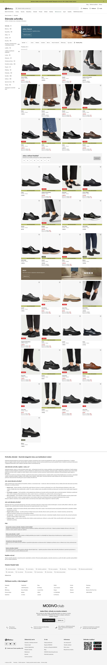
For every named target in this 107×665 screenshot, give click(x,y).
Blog (88, 4)
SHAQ (55, 585)
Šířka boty (63, 42)
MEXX (38, 592)
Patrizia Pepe (8, 592)
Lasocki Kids (40, 590)
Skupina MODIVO (53, 644)
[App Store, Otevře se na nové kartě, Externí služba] (98, 646)
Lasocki (39, 594)
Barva (48, 42)
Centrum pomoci (34, 656)
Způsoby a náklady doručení (34, 642)
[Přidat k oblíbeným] (39, 51)
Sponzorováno (23, 49)
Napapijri (7, 585)
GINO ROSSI (89, 592)
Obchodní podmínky (53, 654)
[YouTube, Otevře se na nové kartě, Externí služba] (10, 643)
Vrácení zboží (33, 644)
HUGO (71, 587)
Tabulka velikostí (73, 644)
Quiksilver (7, 594)
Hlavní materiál (55, 42)
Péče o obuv (72, 647)
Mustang (88, 585)
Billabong (7, 590)
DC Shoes (39, 587)
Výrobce (43, 42)
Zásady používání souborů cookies (33, 662)
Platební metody (34, 649)
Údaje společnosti (53, 642)
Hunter (71, 585)
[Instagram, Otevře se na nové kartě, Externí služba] (6, 643)
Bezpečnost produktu (73, 649)
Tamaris (72, 592)
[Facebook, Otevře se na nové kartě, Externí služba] (14, 643)
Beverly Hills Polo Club (91, 590)
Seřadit (23, 42)
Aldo (6, 587)
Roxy (38, 585)
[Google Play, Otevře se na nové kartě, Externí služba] (98, 643)
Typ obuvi (70, 42)
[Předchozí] (3, 1)
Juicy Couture (57, 587)
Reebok (71, 590)
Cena (32, 42)
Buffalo (22, 592)
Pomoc (100, 4)
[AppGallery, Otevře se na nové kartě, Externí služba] (98, 649)
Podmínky (15, 662)
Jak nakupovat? (73, 642)
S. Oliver (23, 594)
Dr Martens (56, 594)
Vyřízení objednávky (34, 647)
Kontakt (32, 654)
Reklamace (32, 652)
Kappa (55, 590)
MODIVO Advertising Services (53, 652)
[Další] (103, 1)
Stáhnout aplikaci (94, 4)
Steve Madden (24, 590)
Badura (88, 587)
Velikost (37, 42)
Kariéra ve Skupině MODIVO (53, 647)
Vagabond (23, 585)
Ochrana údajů (44, 662)
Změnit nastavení (21, 662)
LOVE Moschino (24, 587)
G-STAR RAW (57, 592)
